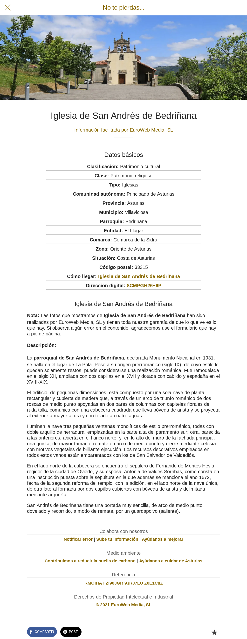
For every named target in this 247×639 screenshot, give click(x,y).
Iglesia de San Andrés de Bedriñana (139, 276)
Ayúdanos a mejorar (162, 539)
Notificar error (78, 539)
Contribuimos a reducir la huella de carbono (90, 561)
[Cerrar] (8, 8)
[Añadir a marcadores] (214, 632)
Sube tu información (117, 539)
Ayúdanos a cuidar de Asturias (170, 561)
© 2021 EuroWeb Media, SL (123, 604)
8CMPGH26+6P (144, 285)
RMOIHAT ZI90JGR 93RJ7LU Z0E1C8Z (123, 583)
